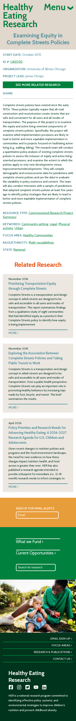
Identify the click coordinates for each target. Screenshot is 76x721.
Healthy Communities (38, 235)
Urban (18, 228)
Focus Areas (61, 645)
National (19, 250)
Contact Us (61, 658)
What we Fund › (29, 541)
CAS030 (16, 62)
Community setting (35, 224)
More (12, 333)
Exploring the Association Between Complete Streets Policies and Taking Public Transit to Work (35, 358)
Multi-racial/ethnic (41, 243)
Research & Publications (52, 652)
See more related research (38, 85)
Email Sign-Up (60, 638)
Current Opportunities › (36, 552)
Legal (53, 224)
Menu (56, 7)
